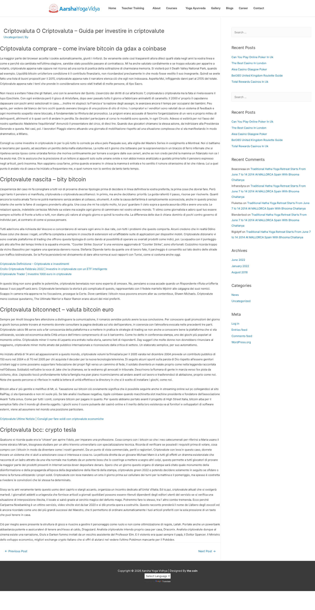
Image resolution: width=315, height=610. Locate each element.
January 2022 (240, 266)
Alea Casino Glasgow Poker (249, 69)
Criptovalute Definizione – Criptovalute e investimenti (34, 264)
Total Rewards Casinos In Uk (250, 81)
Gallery (216, 8)
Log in (235, 323)
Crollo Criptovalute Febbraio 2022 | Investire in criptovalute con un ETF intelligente (53, 269)
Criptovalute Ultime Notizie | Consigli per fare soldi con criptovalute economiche (52, 419)
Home (112, 8)
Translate (166, 581)
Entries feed (239, 330)
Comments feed (242, 336)
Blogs (229, 8)
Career (243, 8)
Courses (171, 8)
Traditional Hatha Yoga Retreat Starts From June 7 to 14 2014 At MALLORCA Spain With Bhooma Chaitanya (269, 174)
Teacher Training (133, 8)
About (157, 8)
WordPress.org (241, 342)
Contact (258, 8)
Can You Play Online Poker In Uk (252, 57)
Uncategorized (241, 301)
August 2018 (240, 272)
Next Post (207, 551)
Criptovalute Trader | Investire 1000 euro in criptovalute (36, 274)
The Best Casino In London (249, 63)
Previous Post (16, 551)
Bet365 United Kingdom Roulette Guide (257, 75)
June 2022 (238, 260)
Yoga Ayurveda (196, 8)
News (235, 295)
